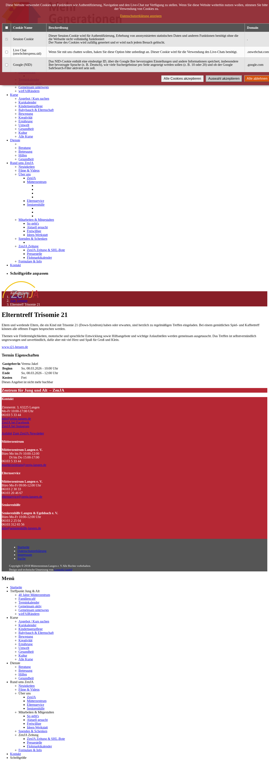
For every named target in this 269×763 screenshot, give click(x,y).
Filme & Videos (29, 170)
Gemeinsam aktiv (30, 606)
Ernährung (25, 121)
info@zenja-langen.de (16, 418)
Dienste (15, 140)
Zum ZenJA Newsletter (28, 433)
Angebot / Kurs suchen (33, 98)
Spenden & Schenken (32, 238)
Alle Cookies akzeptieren (182, 78)
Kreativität (25, 117)
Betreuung (25, 151)
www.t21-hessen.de (15, 347)
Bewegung (25, 113)
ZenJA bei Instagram (15, 426)
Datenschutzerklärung (31, 551)
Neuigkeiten (26, 166)
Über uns (24, 174)
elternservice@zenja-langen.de (22, 496)
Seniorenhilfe (36, 204)
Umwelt (23, 125)
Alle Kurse (25, 136)
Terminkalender (28, 602)
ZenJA (31, 178)
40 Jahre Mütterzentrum (34, 595)
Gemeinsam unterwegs (33, 87)
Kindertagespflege (30, 106)
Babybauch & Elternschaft (36, 110)
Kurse (14, 95)
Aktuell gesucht (37, 227)
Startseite (23, 547)
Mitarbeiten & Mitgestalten (36, 219)
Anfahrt (7, 433)
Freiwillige (34, 231)
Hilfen (22, 155)
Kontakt (15, 265)
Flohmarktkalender (39, 257)
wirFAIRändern (29, 91)
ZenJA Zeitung (28, 246)
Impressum (24, 554)
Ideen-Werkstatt (37, 235)
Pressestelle (34, 254)
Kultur (22, 132)
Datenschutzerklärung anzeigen (141, 16)
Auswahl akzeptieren (224, 78)
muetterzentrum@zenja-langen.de (24, 465)
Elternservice (35, 201)
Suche (21, 558)
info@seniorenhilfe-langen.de (21, 528)
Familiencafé (27, 598)
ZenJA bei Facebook (15, 422)
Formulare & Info (30, 261)
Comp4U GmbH (63, 569)
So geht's (33, 223)
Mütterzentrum (36, 182)
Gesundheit (26, 129)
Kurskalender (27, 102)
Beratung (24, 148)
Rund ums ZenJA (22, 163)
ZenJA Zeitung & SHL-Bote (46, 250)
